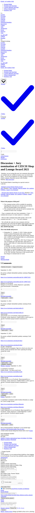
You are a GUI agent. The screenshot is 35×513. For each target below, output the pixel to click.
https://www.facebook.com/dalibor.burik (11, 371)
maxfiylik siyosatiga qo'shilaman (20, 488)
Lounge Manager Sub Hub (11, 7)
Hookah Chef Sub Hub (10, 6)
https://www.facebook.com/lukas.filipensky (12, 404)
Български (4, 24)
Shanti (8, 190)
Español (3, 21)
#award (3, 256)
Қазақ (2, 30)
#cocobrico (7, 439)
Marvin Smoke (22, 188)
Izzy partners (30, 188)
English (3, 14)
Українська (4, 28)
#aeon (19, 438)
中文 (2, 33)
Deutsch (3, 17)
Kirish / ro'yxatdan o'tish (7, 1)
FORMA (3, 190)
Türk (2, 27)
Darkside (15, 188)
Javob (11, 297)
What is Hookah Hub (10, 9)
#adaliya (3, 438)
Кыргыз (3, 31)
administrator (4, 457)
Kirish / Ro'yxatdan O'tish (8, 67)
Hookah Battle (8, 4)
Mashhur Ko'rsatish (6, 267)
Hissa (2, 292)
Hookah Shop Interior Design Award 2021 (13, 192)
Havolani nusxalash (6, 296)
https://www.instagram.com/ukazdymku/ (11, 340)
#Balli (2, 439)
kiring (10, 511)
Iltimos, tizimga (5, 511)
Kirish (31, 430)
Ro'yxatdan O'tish (5, 486)
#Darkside (13, 439)
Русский (3, 16)
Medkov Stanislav (5, 366)
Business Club (8, 10)
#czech (2, 258)
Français (3, 19)
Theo (10, 188)
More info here (10, 179)
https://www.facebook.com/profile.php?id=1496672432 (15, 277)
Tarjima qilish (4, 297)
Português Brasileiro (6, 22)
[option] (3, 114)
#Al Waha (29, 438)
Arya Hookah (14, 190)
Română (3, 38)
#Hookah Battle (5, 259)
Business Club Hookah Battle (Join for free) (12, 429)
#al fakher (23, 438)
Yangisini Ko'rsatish (17, 267)
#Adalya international (11, 438)
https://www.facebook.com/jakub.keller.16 (12, 308)
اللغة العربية (4, 35)
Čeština (3, 25)
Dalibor (3, 397)
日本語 (3, 36)
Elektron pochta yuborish (7, 498)
